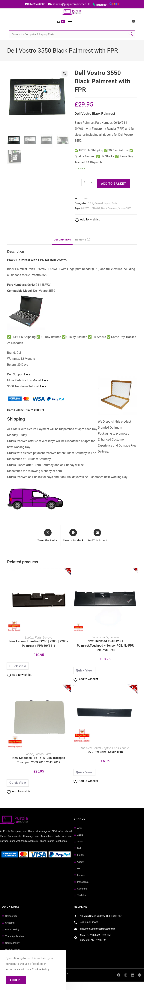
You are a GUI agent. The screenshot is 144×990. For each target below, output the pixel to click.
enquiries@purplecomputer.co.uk (70, 4)
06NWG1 (86, 208)
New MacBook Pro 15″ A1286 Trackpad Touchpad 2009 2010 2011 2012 (38, 760)
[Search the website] (72, 34)
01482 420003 (36, 4)
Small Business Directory (16, 868)
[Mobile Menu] (68, 21)
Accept (16, 980)
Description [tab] (62, 239)
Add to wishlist (89, 219)
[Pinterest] (139, 975)
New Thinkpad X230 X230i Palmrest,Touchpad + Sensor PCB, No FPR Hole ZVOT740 (105, 645)
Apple (29, 754)
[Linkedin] (132, 975)
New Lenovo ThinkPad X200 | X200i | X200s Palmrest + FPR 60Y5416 (38, 643)
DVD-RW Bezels (91, 748)
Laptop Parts (110, 203)
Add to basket (113, 183)
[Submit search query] (131, 34)
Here (27, 374)
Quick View (17, 666)
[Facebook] (119, 975)
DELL (90, 203)
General (98, 203)
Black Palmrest (109, 208)
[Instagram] (125, 975)
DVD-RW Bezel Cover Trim (105, 752)
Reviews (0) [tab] (82, 239)
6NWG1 (96, 208)
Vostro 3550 (124, 208)
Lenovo (47, 637)
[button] (65, 74)
